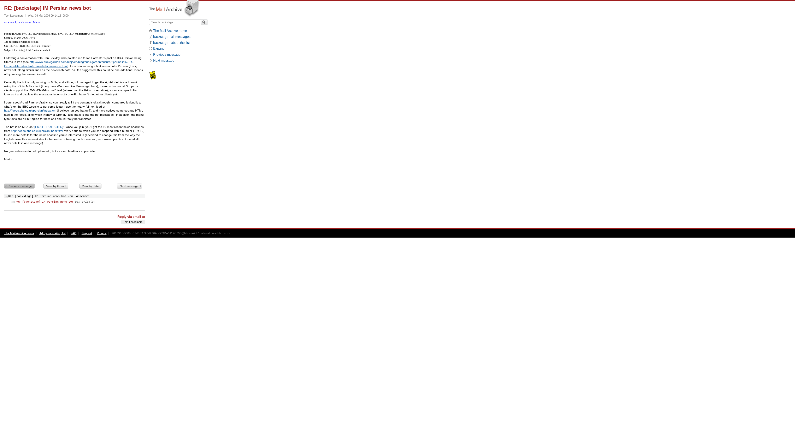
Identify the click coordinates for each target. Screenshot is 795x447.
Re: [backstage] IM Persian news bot (44, 201)
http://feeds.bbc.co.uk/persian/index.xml (30, 110)
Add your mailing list (52, 233)
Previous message (20, 186)
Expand (159, 48)
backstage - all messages (171, 36)
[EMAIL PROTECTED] (48, 127)
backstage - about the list (171, 42)
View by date (90, 186)
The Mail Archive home (170, 30)
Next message (129, 186)
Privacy (101, 233)
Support (87, 233)
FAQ (73, 233)
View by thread (56, 186)
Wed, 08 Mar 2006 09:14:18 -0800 (48, 15)
